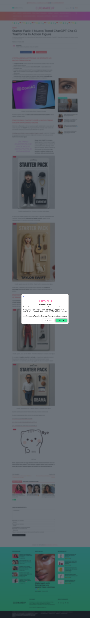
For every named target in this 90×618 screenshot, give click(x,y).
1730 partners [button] (30, 306)
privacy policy (61, 316)
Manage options (48, 320)
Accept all (61, 320)
